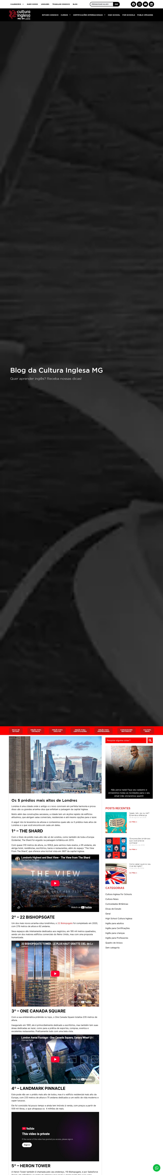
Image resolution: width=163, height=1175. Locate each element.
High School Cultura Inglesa (118, 918)
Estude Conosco (50, 15)
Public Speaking (145, 15)
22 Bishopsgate (65, 923)
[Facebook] (133, 4)
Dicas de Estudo (113, 908)
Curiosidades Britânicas (116, 904)
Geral (108, 913)
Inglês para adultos (114, 923)
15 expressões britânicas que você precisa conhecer (139, 841)
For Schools (128, 15)
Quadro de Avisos (114, 942)
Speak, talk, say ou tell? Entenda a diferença (139, 814)
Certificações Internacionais (88, 15)
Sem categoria (112, 947)
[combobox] (125, 740)
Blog (75, 4)
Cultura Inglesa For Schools (118, 894)
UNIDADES (45, 4)
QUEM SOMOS (32, 4)
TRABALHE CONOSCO (61, 4)
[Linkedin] (151, 4)
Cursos (64, 15)
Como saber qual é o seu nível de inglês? (140, 865)
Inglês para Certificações (117, 928)
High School (114, 15)
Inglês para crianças (115, 933)
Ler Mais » (133, 822)
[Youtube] (145, 4)
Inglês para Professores (116, 938)
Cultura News (111, 899)
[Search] (150, 740)
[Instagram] (139, 4)
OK (116, 4)
